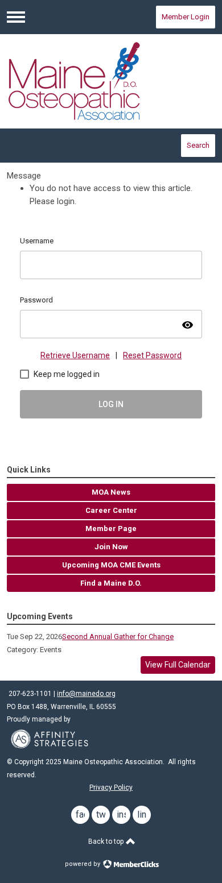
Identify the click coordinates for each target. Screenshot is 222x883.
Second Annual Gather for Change (118, 636)
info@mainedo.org (86, 694)
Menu (16, 17)
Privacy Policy (111, 787)
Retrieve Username (75, 355)
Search (198, 145)
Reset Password (152, 355)
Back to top (106, 841)
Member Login (185, 17)
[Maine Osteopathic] (111, 81)
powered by (83, 864)
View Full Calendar (178, 664)
